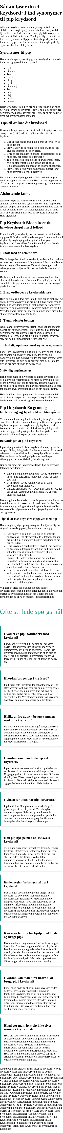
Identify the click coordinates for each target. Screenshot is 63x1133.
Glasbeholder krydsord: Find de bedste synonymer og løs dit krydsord (29, 1103)
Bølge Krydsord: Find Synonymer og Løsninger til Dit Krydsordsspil (26, 1115)
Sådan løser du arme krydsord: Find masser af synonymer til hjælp (31, 1109)
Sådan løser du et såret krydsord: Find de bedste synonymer (31, 1077)
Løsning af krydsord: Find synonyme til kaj (37, 1074)
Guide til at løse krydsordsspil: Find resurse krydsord (29, 1080)
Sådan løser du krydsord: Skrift (16, 1083)
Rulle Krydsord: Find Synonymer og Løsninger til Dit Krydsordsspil (28, 1119)
